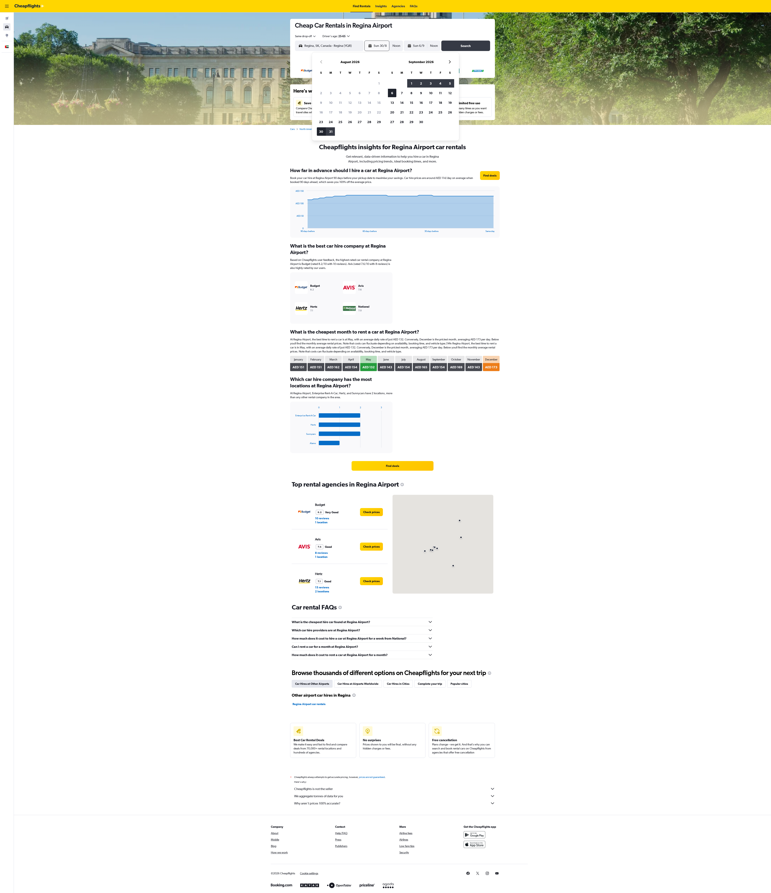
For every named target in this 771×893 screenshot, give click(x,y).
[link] (490, 175)
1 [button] (379, 83)
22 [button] (379, 112)
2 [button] (321, 93)
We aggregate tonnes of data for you (318, 796)
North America (307, 129)
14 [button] (369, 102)
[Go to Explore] (7, 35)
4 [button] (340, 93)
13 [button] (359, 102)
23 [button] (321, 122)
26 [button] (350, 122)
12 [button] (350, 102)
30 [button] (321, 131)
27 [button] (360, 122)
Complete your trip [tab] (430, 683)
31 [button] (330, 131)
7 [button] (369, 93)
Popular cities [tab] (459, 683)
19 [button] (350, 112)
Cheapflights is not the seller (313, 789)
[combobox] (305, 36)
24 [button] (331, 122)
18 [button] (340, 112)
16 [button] (321, 112)
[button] (6, 6)
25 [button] (340, 122)
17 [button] (330, 112)
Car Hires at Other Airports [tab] (312, 683)
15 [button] (379, 102)
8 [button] (379, 93)
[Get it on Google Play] (474, 834)
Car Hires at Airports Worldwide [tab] (358, 683)
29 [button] (379, 122)
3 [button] (331, 93)
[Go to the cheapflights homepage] (29, 6)
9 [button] (321, 102)
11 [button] (340, 102)
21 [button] (369, 112)
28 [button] (369, 122)
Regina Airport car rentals (309, 704)
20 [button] (360, 112)
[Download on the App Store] (474, 844)
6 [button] (360, 93)
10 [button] (330, 102)
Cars (292, 129)
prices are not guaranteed (372, 777)
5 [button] (350, 93)
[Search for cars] (7, 27)
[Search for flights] (7, 18)
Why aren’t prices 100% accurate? (317, 803)
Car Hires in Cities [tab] (398, 683)
